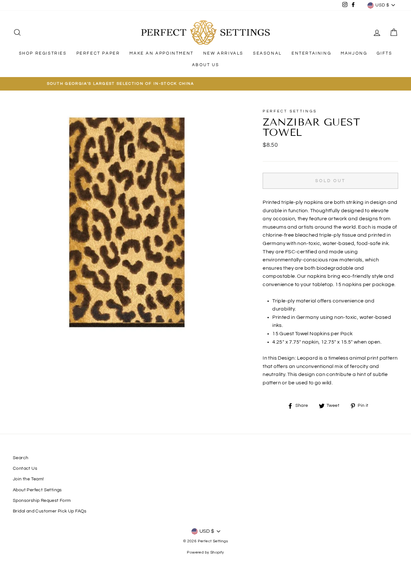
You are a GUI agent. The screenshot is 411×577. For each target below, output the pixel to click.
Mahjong (354, 53)
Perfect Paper (98, 53)
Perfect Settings (290, 111)
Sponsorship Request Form (42, 500)
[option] (205, 83)
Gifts (384, 53)
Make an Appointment (161, 53)
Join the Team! (28, 479)
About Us (205, 65)
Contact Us (25, 468)
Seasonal (267, 53)
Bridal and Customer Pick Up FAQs (50, 511)
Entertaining (311, 53)
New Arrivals (223, 53)
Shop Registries (43, 53)
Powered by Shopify (205, 552)
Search (20, 458)
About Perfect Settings (37, 490)
